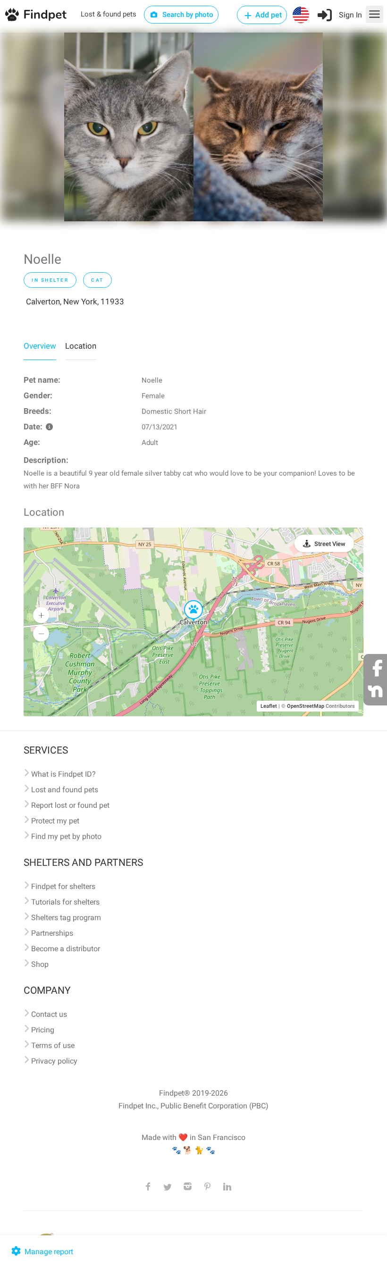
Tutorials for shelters (65, 901)
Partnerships (52, 933)
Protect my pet (55, 820)
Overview (40, 346)
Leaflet (269, 706)
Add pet (267, 14)
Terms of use (53, 1045)
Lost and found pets (64, 789)
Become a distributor (65, 948)
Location (80, 346)
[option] (129, 127)
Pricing (42, 1029)
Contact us (49, 1014)
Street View (329, 543)
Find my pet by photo (66, 836)
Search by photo (186, 14)
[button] (187, 601)
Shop (40, 964)
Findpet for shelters (63, 886)
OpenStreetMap (305, 706)
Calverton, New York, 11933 (75, 301)
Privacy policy (54, 1060)
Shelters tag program (66, 917)
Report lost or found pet (70, 805)
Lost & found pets (108, 14)
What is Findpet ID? (63, 774)
